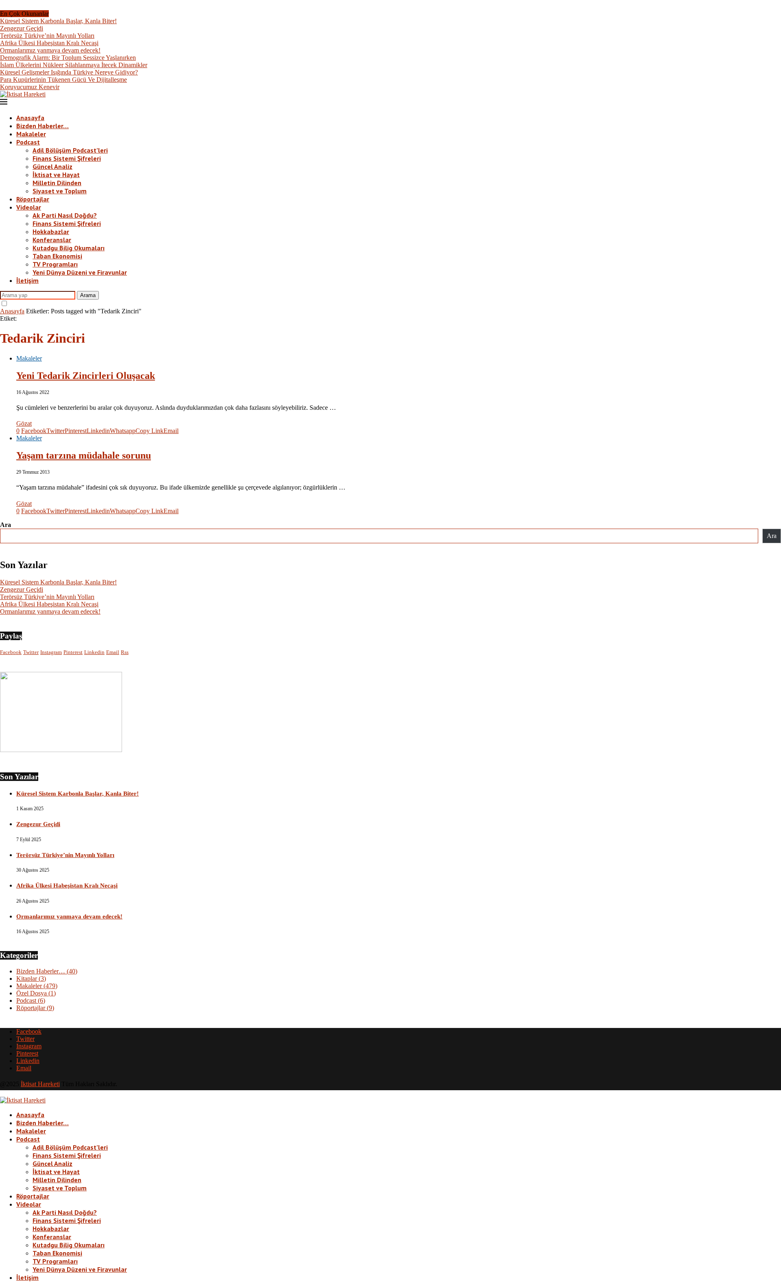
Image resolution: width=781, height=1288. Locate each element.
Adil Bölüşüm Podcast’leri (70, 150)
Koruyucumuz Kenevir (29, 86)
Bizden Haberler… (42, 126)
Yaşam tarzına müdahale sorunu (83, 455)
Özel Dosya (36, 993)
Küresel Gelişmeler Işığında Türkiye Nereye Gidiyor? (69, 72)
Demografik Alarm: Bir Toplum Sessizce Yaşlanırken (68, 57)
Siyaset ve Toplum (60, 191)
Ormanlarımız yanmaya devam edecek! (50, 50)
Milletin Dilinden (57, 183)
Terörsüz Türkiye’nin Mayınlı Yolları (47, 35)
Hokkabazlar (51, 231)
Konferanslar (52, 240)
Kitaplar (31, 978)
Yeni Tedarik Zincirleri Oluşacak (85, 375)
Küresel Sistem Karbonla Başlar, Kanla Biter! (58, 20)
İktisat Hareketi (40, 1083)
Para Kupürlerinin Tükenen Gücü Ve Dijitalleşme (63, 79)
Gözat (24, 423)
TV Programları (55, 264)
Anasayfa (30, 118)
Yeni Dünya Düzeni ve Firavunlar (80, 272)
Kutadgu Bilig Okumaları (69, 248)
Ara (5, 524)
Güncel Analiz (52, 166)
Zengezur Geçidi (21, 28)
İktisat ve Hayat (56, 175)
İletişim (27, 280)
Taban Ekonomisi (57, 256)
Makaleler (31, 134)
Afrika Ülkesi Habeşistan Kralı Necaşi (49, 42)
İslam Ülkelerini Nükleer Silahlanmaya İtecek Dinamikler (73, 64)
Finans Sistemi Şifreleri (67, 158)
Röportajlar (32, 199)
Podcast (28, 142)
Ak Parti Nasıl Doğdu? (65, 215)
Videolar (28, 207)
